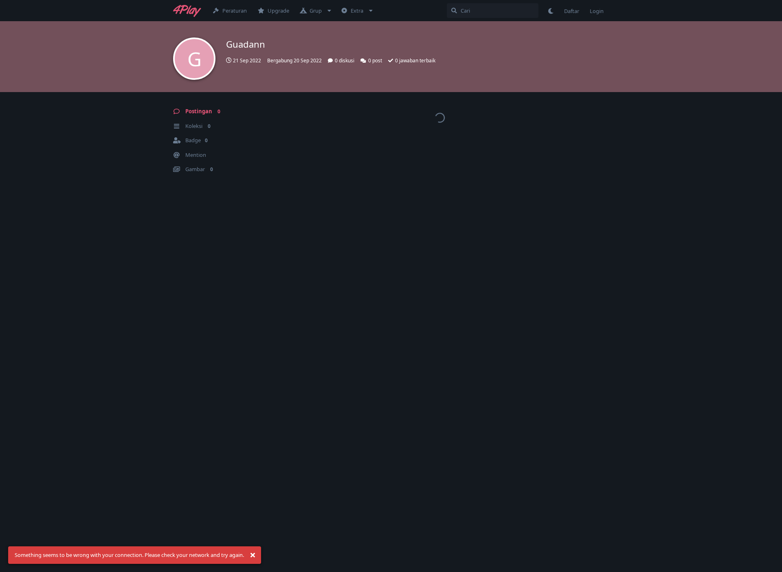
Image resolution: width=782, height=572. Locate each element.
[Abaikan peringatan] (252, 555)
